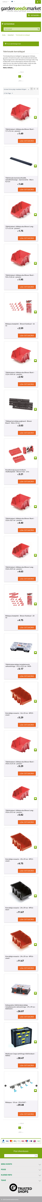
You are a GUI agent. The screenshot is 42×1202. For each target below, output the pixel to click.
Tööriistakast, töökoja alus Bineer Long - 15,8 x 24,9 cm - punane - (19, 568)
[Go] (36, 1155)
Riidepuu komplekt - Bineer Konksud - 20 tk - (19, 616)
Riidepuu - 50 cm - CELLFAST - (16, 1102)
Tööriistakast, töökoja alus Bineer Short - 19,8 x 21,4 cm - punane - (19, 762)
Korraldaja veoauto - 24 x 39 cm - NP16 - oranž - (19, 957)
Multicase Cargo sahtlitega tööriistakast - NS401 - (20, 1054)
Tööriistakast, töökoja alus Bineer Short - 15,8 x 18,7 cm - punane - (19, 519)
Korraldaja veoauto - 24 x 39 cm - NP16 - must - (19, 908)
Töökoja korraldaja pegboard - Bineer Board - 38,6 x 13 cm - (18, 422)
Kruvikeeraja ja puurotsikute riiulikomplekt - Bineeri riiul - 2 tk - (17, 471)
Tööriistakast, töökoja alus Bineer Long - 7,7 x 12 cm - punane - (19, 227)
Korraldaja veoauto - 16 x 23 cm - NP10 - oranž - (19, 714)
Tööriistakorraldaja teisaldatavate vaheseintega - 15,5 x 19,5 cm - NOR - (18, 665)
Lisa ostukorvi (27, 141)
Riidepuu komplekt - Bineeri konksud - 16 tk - (20, 325)
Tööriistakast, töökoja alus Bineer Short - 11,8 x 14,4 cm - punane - (19, 373)
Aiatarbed (11, 35)
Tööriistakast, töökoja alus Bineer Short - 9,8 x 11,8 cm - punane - (19, 276)
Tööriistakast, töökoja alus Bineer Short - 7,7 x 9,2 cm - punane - (19, 130)
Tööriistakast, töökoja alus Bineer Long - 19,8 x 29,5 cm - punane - (19, 811)
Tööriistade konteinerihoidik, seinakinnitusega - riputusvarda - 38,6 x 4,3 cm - (19, 179)
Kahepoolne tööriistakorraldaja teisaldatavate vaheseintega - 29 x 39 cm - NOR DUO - (20, 1007)
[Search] (38, 29)
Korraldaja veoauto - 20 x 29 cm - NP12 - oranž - (19, 860)
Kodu (4, 35)
